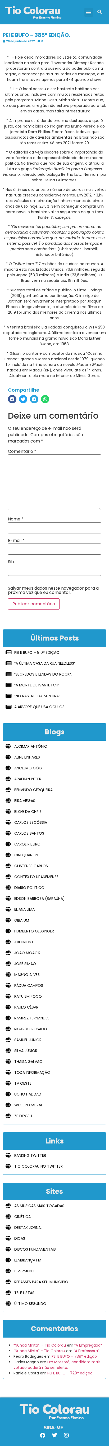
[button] (88, 12)
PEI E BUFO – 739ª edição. (75, 1356)
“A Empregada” (88, 1345)
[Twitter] (54, 1435)
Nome (16, 519)
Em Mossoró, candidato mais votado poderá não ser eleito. (57, 1364)
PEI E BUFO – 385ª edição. (36, 35)
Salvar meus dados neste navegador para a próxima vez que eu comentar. (53, 590)
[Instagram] (66, 1435)
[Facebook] (42, 1435)
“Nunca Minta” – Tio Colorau (39, 1350)
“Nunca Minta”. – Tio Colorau (39, 1345)
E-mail (16, 540)
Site (12, 562)
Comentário (22, 451)
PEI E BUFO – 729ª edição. (70, 1373)
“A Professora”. (87, 1350)
